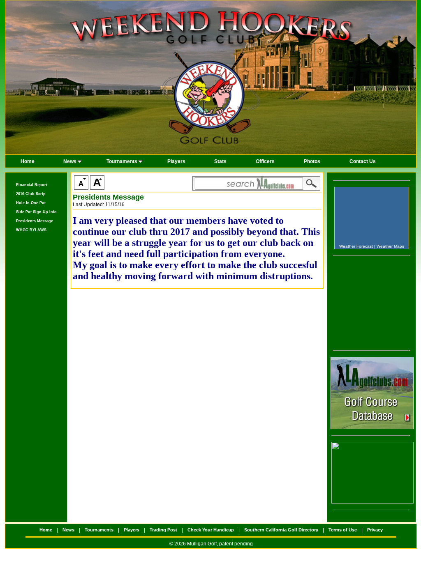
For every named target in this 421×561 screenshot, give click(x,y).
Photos (312, 161)
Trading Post (163, 529)
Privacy (375, 529)
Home (28, 161)
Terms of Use (342, 529)
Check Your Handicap (210, 529)
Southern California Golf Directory (281, 529)
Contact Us (362, 161)
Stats (220, 161)
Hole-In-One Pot (31, 203)
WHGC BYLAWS (31, 230)
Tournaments (121, 161)
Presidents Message (34, 221)
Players (176, 161)
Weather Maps (390, 246)
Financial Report (31, 185)
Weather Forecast (356, 246)
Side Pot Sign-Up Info (36, 212)
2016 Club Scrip (31, 194)
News (69, 161)
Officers (265, 161)
